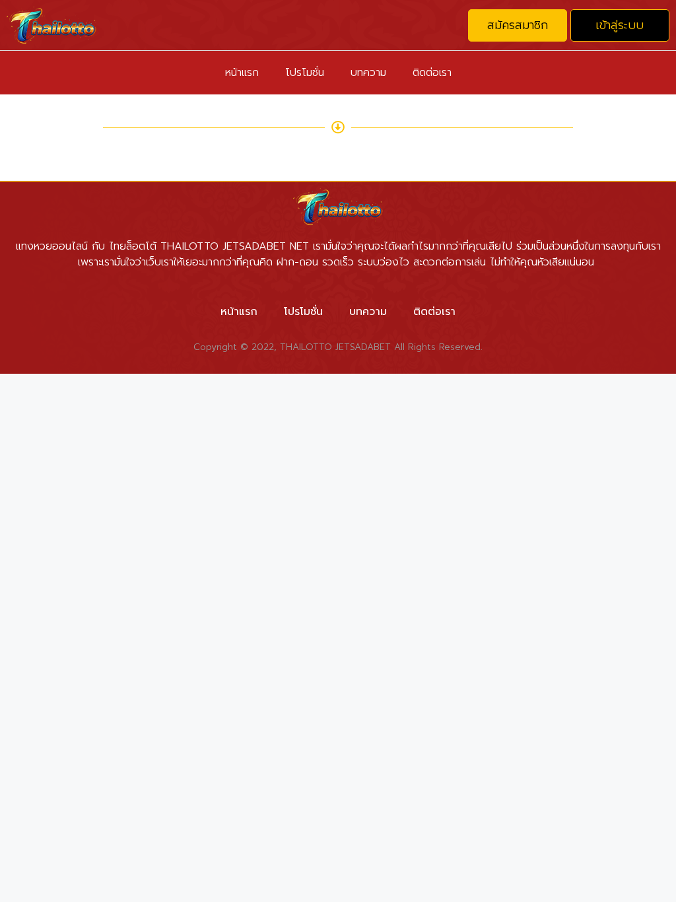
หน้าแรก (242, 73)
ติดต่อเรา (432, 73)
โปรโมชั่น (304, 73)
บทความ (368, 73)
